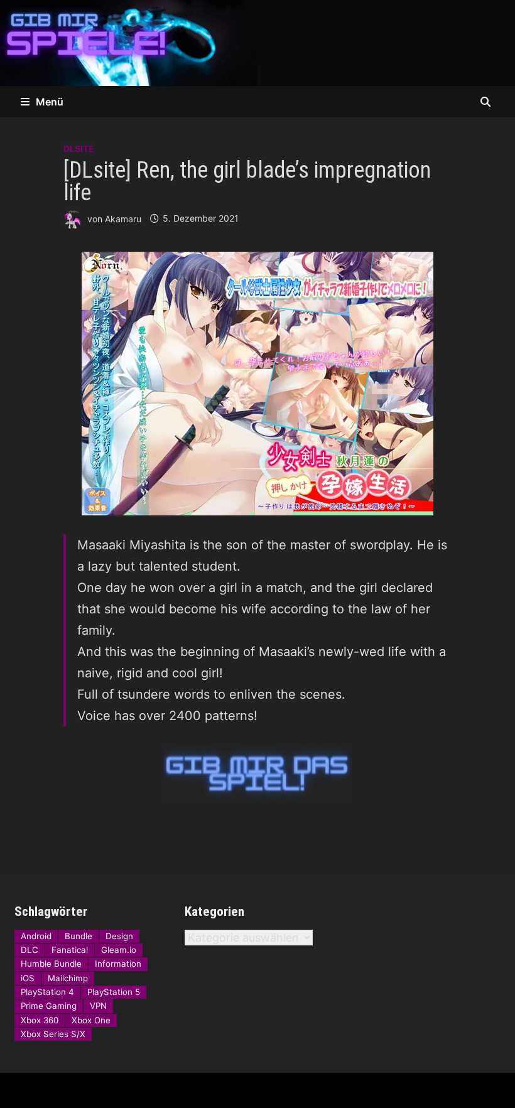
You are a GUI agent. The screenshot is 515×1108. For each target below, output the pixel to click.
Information (118, 964)
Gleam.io (118, 950)
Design (119, 936)
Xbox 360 (39, 1020)
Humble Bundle (51, 964)
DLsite (78, 148)
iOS (28, 978)
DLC (29, 950)
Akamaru (123, 218)
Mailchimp (68, 978)
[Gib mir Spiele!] (257, 41)
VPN (98, 1006)
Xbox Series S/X (53, 1034)
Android (36, 936)
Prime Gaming (49, 1006)
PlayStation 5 (113, 992)
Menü (49, 101)
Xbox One (91, 1020)
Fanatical (70, 950)
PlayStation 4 (47, 992)
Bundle (78, 936)
